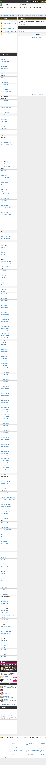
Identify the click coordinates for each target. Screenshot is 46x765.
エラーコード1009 (4, 659)
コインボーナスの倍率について (6, 527)
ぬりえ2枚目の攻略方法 (4, 296)
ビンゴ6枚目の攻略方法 (4, 358)
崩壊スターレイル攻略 (13, 745)
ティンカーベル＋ (3, 133)
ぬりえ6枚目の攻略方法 (4, 305)
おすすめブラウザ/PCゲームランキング (9, 704)
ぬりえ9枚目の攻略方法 (4, 312)
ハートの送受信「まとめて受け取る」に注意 (8, 499)
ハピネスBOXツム (4, 247)
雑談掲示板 (2, 77)
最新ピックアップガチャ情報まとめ (6, 236)
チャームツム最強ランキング (5, 198)
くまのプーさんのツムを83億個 (6, 107)
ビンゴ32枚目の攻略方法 (5, 418)
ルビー (2, 555)
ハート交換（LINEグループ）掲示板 (6, 89)
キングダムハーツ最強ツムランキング (7, 203)
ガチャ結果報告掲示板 (4, 82)
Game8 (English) (43, 737)
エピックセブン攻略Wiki (28, 749)
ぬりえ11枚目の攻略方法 (5, 316)
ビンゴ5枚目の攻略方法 (4, 356)
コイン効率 (30, 7)
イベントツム (3, 254)
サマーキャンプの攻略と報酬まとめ (8, 28)
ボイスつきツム (3, 277)
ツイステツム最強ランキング (5, 200)
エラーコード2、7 (3, 645)
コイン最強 (26, 7)
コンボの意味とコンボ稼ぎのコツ (6, 506)
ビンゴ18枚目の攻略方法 (5, 386)
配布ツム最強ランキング (5, 205)
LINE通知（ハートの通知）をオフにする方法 (8, 497)
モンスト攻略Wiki (42, 745)
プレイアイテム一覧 (4, 568)
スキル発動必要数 (3, 270)
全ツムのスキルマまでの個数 (5, 545)
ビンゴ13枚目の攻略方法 (5, 374)
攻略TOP (1, 7)
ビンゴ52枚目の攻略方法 (5, 465)
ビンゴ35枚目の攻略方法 (5, 425)
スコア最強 (21, 7)
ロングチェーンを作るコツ (5, 587)
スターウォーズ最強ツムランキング (6, 207)
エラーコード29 (3, 652)
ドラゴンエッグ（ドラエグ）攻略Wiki (15, 752)
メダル (2, 550)
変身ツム (2, 284)
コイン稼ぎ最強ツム (4, 163)
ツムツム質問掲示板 (4, 80)
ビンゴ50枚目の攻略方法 (5, 460)
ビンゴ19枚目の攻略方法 (5, 388)
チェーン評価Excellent (4, 589)
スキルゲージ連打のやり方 (5, 518)
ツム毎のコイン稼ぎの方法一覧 (6, 263)
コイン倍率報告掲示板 (4, 84)
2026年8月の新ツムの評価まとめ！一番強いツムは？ (10, 31)
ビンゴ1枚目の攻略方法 (4, 346)
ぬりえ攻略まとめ (3, 291)
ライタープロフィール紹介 (5, 61)
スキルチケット (3, 557)
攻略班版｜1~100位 (4, 170)
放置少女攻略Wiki (42, 752)
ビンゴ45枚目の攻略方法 (5, 448)
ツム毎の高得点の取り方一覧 (5, 266)
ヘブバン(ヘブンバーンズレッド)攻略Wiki (31, 752)
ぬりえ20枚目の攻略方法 (5, 337)
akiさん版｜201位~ (4, 179)
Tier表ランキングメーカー (5, 68)
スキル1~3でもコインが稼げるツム (6, 166)
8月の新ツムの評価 (4, 119)
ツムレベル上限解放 (4, 541)
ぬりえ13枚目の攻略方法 (5, 321)
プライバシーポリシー (17, 737)
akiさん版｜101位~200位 (5, 177)
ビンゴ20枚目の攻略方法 (5, 390)
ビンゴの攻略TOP (3, 344)
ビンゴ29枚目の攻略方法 (5, 411)
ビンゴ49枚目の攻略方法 (5, 458)
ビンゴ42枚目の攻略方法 (5, 441)
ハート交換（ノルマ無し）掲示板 (6, 93)
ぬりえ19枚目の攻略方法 (5, 335)
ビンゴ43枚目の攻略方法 (5, 444)
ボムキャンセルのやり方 (5, 515)
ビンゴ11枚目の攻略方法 (5, 370)
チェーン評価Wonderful (5, 592)
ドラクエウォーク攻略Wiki (14, 747)
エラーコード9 (3, 647)
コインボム (2, 580)
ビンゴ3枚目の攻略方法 (4, 351)
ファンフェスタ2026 (4, 110)
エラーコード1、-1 (4, 640)
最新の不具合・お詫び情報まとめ (6, 626)
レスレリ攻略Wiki (42, 749)
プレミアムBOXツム (4, 249)
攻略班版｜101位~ (4, 173)
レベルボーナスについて (5, 598)
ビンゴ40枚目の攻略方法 (5, 437)
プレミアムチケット (4, 562)
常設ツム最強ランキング (5, 212)
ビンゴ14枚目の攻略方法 (5, 377)
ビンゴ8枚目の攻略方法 (4, 363)
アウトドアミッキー (4, 128)
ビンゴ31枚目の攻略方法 (5, 416)
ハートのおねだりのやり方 (5, 492)
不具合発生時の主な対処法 (5, 628)
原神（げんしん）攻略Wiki (14, 749)
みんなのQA (3, 59)
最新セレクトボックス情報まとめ (6, 238)
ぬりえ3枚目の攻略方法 (4, 298)
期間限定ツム (3, 252)
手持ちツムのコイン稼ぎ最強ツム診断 (7, 70)
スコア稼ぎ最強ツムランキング (8, 25)
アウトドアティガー (4, 123)
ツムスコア (2, 534)
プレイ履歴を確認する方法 (5, 601)
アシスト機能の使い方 (4, 610)
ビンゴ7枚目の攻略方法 (4, 360)
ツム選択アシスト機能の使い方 (6, 612)
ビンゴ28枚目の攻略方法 (5, 409)
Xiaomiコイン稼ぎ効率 (4, 182)
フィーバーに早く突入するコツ (6, 511)
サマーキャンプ (3, 105)
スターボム (2, 582)
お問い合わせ (32, 737)
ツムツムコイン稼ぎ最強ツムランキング (9, 23)
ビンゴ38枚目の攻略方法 (5, 432)
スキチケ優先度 (35, 7)
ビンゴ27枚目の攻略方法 (5, 407)
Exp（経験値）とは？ (4, 603)
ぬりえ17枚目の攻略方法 (5, 330)
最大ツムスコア (3, 191)
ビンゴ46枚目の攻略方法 (5, 451)
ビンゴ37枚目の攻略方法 (5, 430)
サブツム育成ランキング (5, 193)
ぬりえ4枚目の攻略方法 (4, 300)
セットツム (2, 279)
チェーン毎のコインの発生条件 (6, 529)
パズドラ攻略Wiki (27, 745)
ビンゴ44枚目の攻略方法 (5, 446)
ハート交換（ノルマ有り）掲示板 (6, 91)
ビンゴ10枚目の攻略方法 (5, 367)
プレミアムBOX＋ (4, 256)
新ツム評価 (11, 7)
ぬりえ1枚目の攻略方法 (4, 293)
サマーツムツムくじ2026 (5, 112)
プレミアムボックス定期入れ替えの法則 (7, 615)
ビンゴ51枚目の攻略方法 (5, 462)
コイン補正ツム (3, 273)
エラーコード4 (3, 642)
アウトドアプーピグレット (5, 121)
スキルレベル (3, 536)
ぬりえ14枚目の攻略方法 (5, 323)
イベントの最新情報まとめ (5, 100)
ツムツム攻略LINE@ (4, 66)
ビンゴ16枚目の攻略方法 (5, 381)
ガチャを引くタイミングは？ (5, 617)
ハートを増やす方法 (4, 490)
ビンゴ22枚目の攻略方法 (5, 395)
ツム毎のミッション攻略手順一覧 (6, 261)
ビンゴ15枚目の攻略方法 (5, 379)
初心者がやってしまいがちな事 (6, 485)
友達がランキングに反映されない (6, 631)
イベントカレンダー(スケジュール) (6, 103)
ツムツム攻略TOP (3, 56)
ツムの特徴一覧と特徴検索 (5, 472)
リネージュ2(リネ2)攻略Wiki (29, 754)
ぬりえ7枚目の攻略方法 (4, 307)
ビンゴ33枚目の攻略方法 (5, 421)
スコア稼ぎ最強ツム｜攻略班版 (6, 139)
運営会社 (37, 737)
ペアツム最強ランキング (5, 196)
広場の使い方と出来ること (5, 619)
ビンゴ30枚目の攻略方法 (5, 414)
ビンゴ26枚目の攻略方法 (5, 404)
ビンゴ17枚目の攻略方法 (5, 384)
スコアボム (2, 578)
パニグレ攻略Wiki (12, 754)
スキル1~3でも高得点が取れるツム (6, 144)
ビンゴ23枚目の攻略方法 (5, 397)
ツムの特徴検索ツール (4, 63)
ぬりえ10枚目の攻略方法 (5, 314)
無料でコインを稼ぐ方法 (5, 522)
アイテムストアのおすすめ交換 (6, 622)
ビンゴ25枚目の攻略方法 (5, 402)
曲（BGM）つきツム (4, 275)
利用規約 (11, 737)
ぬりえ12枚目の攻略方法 (5, 319)
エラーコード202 (3, 656)
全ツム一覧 (2, 243)
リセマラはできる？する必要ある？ (6, 481)
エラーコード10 (3, 649)
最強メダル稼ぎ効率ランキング (6, 186)
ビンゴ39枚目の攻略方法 (5, 435)
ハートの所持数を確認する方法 (6, 495)
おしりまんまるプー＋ (4, 126)
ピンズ (2, 552)
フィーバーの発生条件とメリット (6, 508)
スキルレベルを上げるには (5, 543)
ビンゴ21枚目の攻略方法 (5, 393)
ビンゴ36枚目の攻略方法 (5, 428)
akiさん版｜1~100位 (4, 175)
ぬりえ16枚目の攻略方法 (5, 328)
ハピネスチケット (3, 559)
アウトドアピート (3, 130)
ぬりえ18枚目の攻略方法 (5, 333)
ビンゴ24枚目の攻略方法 (5, 400)
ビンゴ (40, 7)
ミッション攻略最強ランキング (6, 214)
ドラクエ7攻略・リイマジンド (14, 743)
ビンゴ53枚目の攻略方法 (5, 467)
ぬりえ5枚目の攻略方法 (4, 303)
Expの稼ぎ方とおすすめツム (5, 605)
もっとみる (14, 36)
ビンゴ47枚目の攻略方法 (5, 453)
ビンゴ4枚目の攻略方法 (4, 353)
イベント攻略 (6, 7)
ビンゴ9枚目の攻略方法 (4, 365)
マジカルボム (3, 573)
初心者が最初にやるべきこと (5, 483)
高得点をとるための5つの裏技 (5, 504)
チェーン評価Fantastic (4, 594)
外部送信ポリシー (25, 737)
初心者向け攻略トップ (4, 478)
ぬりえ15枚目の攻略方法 (5, 326)
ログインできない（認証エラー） (6, 633)
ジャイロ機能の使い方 (4, 513)
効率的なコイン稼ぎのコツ (5, 525)
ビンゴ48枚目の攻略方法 (5, 455)
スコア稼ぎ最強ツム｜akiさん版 (6, 142)
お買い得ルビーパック (4, 566)
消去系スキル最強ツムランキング (6, 209)
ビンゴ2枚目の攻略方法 (4, 349)
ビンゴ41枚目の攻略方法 (5, 439)
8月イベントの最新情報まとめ (8, 33)
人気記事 (4, 20)
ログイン (44, 1)
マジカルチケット (3, 564)
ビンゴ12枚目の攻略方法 (5, 372)
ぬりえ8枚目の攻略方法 (4, 309)
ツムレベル (2, 538)
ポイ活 (28, 1)
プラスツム (2, 282)
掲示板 (13, 20)
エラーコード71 (3, 654)
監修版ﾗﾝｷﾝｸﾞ (16, 7)
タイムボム (2, 575)
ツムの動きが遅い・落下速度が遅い (6, 635)
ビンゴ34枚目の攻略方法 (5, 423)
